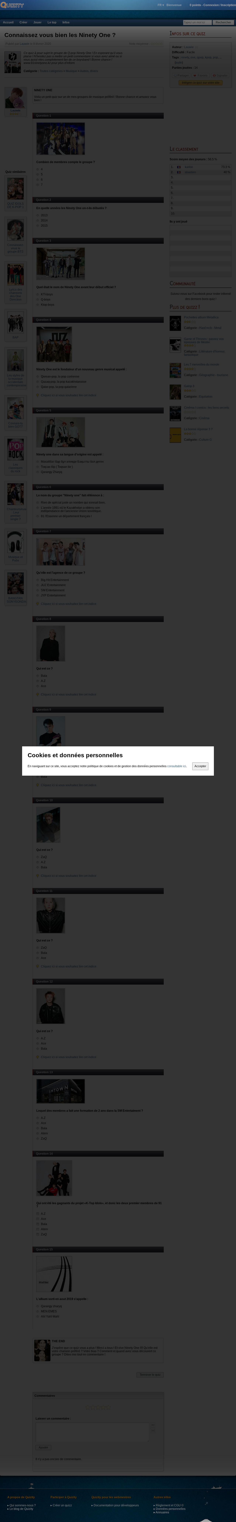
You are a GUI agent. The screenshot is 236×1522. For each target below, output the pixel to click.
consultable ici (176, 766)
